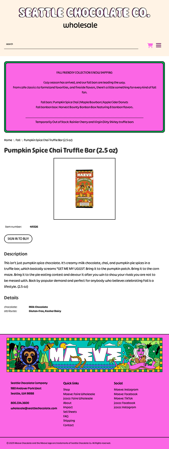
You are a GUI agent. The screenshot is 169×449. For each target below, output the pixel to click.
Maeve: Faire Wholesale (79, 394)
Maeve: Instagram (126, 389)
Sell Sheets (70, 412)
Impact (68, 407)
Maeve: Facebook (125, 394)
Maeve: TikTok (123, 398)
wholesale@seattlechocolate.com (34, 408)
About (67, 403)
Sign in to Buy (18, 239)
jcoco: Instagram (125, 407)
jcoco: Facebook (124, 403)
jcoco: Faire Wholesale (78, 398)
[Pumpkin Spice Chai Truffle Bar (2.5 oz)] (84, 189)
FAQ (65, 416)
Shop (66, 389)
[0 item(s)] (151, 43)
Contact (68, 425)
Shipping (69, 420)
